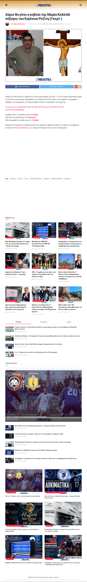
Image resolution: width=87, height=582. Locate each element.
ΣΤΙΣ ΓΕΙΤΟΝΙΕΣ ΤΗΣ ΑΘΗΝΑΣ (55, 492)
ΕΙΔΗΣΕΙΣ (10, 237)
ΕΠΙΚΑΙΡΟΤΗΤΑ (47, 24)
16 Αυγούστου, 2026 (64, 312)
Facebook (32, 117)
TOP (61, 301)
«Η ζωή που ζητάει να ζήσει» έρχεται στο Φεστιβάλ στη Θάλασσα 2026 (39, 434)
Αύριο (20, 178)
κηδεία (46, 178)
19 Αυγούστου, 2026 (11, 312)
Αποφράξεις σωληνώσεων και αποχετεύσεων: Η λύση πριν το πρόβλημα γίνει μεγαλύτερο (70, 244)
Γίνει (26, 178)
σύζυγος (67, 178)
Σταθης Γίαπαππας (18, 24)
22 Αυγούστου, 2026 (11, 248)
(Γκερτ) (13, 178)
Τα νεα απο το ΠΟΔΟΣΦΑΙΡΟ (16, 107)
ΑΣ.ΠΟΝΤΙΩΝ (11, 492)
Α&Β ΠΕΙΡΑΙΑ (40, 107)
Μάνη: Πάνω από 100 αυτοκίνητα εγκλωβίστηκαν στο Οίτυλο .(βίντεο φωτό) (70, 307)
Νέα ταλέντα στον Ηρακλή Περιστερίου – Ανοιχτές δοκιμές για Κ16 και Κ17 (40, 426)
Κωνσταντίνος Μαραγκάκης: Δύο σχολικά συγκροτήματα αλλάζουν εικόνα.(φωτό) (16, 307)
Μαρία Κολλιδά (56, 178)
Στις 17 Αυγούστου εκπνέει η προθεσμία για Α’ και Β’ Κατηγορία (36, 352)
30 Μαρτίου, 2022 (33, 24)
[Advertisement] (43, 198)
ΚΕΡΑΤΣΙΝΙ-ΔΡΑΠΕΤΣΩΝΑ (15, 525)
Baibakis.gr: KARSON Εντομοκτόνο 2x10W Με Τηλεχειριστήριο (41, 244)
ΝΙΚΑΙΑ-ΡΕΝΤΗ (58, 24)
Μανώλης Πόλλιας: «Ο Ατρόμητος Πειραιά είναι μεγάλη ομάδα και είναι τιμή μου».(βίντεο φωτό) (47, 336)
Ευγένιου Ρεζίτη (36, 178)
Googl (35, 115)
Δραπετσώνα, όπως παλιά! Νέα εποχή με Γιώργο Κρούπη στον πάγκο (38, 344)
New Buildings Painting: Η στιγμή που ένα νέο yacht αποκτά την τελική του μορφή (17, 244)
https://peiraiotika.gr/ (17, 110)
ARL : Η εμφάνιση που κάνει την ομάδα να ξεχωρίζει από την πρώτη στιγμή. (44, 274)
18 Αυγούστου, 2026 (38, 314)
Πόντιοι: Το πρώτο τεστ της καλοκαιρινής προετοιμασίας (26, 417)
